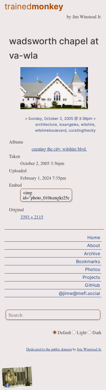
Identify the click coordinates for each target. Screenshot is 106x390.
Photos (92, 269)
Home (93, 237)
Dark (96, 332)
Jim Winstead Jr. (89, 349)
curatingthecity (82, 130)
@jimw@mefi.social (79, 293)
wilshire (87, 124)
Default (64, 332)
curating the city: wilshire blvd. (59, 149)
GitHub (92, 285)
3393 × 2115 (31, 217)
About (93, 245)
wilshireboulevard (50, 130)
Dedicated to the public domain (49, 349)
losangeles (69, 124)
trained (34, 6)
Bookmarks (88, 261)
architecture (46, 124)
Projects (91, 277)
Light (82, 332)
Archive (92, 253)
